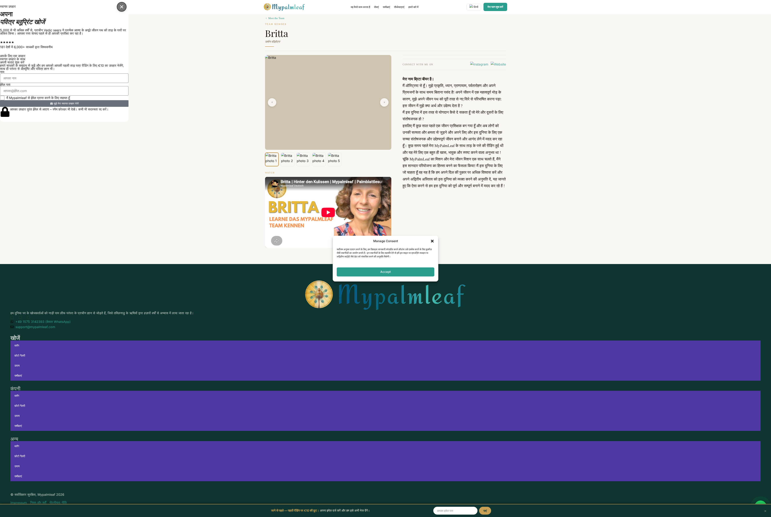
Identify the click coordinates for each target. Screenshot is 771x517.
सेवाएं (376, 7)
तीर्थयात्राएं (399, 7)
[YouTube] (12, 317)
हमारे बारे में (413, 7)
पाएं (485, 510)
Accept (385, 272)
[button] (432, 241)
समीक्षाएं (386, 7)
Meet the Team (276, 18)
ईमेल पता (5, 84)
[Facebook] (21, 317)
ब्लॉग (16, 345)
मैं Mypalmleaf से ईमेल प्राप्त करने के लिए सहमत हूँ (38, 98)
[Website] (498, 64)
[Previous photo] (272, 102)
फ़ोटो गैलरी (19, 355)
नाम (2, 71)
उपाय (17, 365)
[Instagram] (479, 64)
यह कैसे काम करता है (360, 7)
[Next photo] (384, 102)
